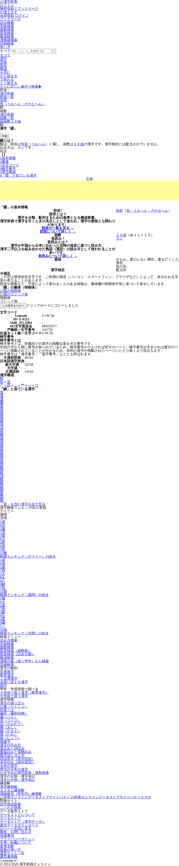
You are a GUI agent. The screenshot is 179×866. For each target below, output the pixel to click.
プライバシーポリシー (17, 839)
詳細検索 (7, 43)
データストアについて (17, 814)
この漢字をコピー (13, 305)
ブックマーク (10, 19)
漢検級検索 (8, 40)
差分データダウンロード (19, 825)
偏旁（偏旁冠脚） (14, 713)
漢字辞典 (7, 93)
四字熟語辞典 (10, 804)
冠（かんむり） (12, 724)
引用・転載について (15, 842)
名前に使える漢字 (14, 682)
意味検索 (7, 26)
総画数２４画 (10, 121)
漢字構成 (8, 172)
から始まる (8, 76)
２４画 (78, 144)
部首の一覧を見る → (58, 228)
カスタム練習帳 (12, 790)
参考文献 (7, 846)
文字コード (9, 165)
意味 (3, 62)
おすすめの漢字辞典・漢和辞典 (24, 773)
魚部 (3, 100)
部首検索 (7, 33)
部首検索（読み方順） (17, 654)
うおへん (38, 144)
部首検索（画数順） (15, 650)
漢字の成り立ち (12, 703)
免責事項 (7, 835)
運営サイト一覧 (12, 853)
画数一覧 (7, 118)
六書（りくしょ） (14, 706)
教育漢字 (7, 675)
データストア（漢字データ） (22, 821)
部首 (3, 65)
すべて (5, 55)
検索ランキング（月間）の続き (24, 633)
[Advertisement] (89, 190)
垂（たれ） (8, 734)
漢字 (3, 58)
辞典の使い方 (10, 849)
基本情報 (8, 158)
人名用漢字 (8, 678)
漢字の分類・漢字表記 (17, 780)
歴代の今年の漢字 (14, 769)
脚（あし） (8, 727)
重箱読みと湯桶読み (15, 752)
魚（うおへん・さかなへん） (22, 104)
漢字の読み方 (10, 745)
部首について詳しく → (58, 231)
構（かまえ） (10, 731)
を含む (5, 72)
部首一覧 (7, 97)
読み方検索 (8, 640)
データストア (10, 818)
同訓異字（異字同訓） (17, 759)
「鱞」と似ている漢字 (18, 175)
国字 (3, 685)
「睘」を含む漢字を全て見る (22, 504)
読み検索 (7, 22)
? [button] (61, 210)
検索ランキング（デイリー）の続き (28, 556)
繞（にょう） (10, 738)
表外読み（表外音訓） (17, 762)
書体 (4, 161)
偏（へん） (8, 717)
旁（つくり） (10, 720)
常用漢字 (7, 671)
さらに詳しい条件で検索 (21, 86)
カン (119, 238)
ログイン (7, 5)
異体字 (5, 741)
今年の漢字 (8, 766)
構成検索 (7, 36)
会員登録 (7, 15)
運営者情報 (8, 856)
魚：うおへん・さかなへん (147, 210)
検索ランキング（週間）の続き (24, 595)
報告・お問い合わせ (15, 832)
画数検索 (7, 29)
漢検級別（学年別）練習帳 (21, 794)
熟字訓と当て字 (12, 755)
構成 (3, 69)
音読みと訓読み (12, 748)
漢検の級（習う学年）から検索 (24, 661)
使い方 (5, 47)
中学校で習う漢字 (14, 696)
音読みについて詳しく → (57, 256)
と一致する (8, 83)
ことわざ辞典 (10, 808)
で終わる (7, 79)
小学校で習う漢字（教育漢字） (24, 692)
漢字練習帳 (8, 787)
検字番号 (8, 168)
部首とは (7, 710)
